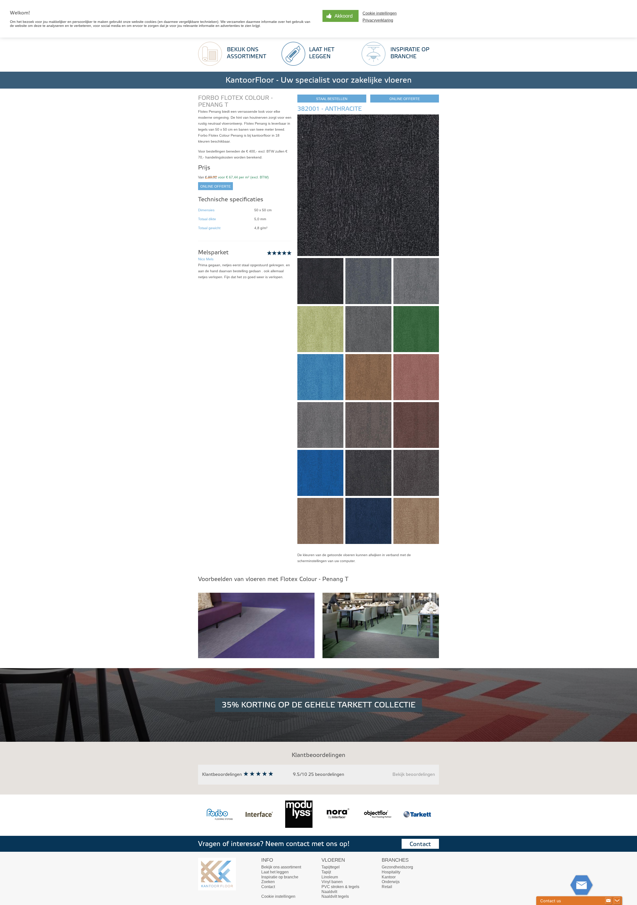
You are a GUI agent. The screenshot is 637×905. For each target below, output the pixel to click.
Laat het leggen (275, 872)
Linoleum (329, 877)
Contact (420, 844)
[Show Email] (608, 900)
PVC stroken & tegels (340, 887)
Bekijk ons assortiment (281, 867)
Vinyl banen (332, 882)
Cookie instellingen (278, 896)
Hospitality (391, 872)
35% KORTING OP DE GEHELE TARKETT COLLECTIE (319, 704)
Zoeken (268, 882)
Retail (387, 887)
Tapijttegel (330, 867)
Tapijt (326, 872)
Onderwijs (391, 882)
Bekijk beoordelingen (413, 774)
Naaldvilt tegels (335, 896)
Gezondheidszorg (397, 867)
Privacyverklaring (378, 20)
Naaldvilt (329, 892)
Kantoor (389, 877)
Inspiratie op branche (279, 877)
